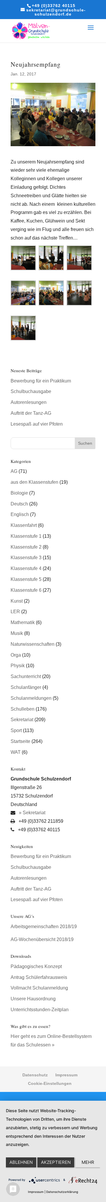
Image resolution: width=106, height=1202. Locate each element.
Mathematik (23, 622)
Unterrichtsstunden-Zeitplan (40, 1009)
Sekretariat (22, 719)
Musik (17, 633)
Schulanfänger (26, 687)
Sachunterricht (26, 676)
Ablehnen (21, 1162)
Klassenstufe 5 (26, 579)
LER (15, 611)
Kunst (17, 601)
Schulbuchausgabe (31, 391)
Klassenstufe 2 (26, 546)
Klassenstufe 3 (26, 557)
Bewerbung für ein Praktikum (41, 380)
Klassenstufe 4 (26, 568)
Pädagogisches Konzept (36, 966)
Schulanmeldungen (31, 698)
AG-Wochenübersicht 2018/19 (42, 939)
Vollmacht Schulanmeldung (39, 987)
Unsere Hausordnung (33, 998)
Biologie (19, 492)
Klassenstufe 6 (26, 590)
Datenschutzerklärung (62, 1191)
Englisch (20, 514)
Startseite (20, 741)
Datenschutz (35, 1075)
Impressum (66, 1075)
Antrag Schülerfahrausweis (39, 977)
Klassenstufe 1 (26, 536)
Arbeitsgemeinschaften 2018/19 (44, 926)
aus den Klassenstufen (34, 482)
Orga (16, 655)
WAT (16, 752)
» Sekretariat (31, 812)
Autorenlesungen (29, 402)
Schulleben (22, 709)
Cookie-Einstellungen (50, 1083)
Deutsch (19, 503)
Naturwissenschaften (32, 644)
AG (14, 471)
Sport (16, 730)
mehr (88, 1162)
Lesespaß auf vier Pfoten (37, 424)
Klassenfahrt (24, 525)
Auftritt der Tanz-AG (31, 413)
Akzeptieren (56, 1162)
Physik (18, 665)
